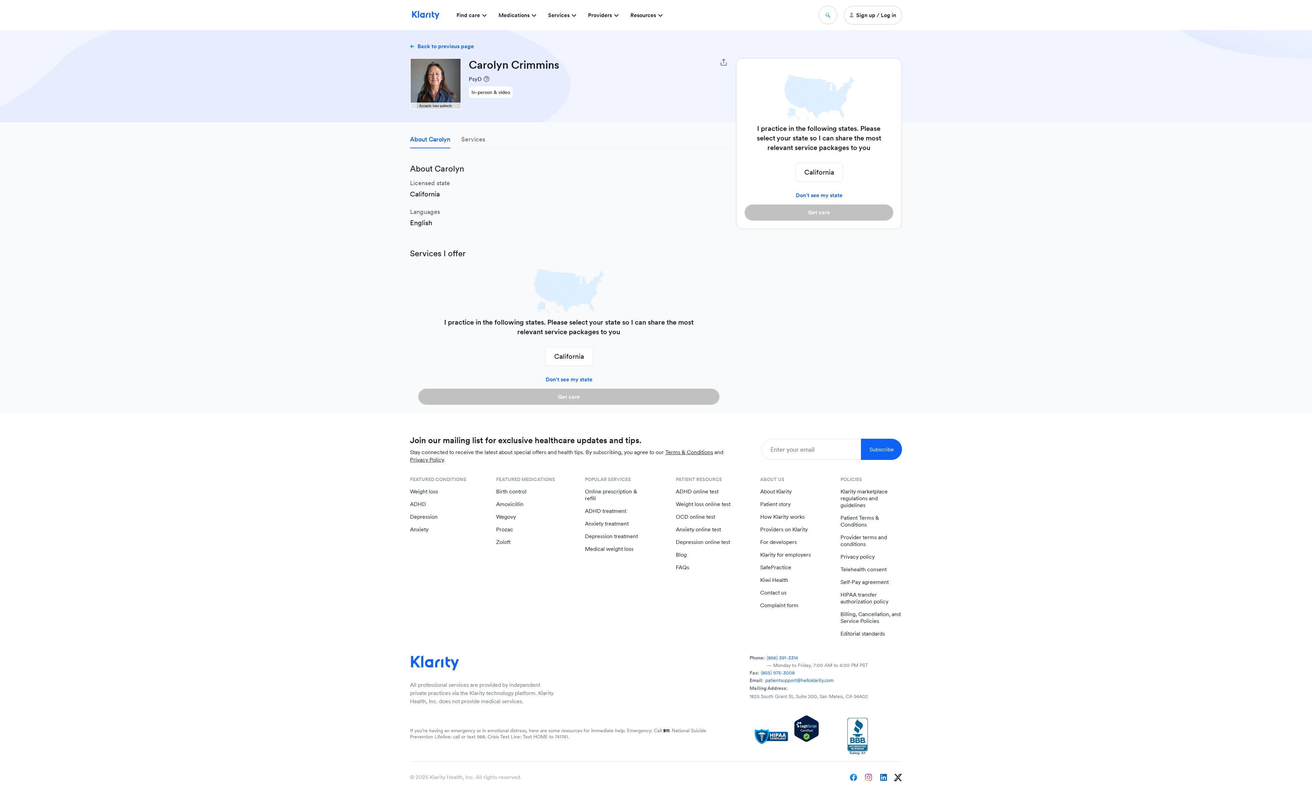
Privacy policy (857, 557)
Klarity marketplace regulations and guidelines (864, 498)
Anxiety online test (698, 529)
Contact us (773, 592)
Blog (681, 554)
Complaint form (779, 605)
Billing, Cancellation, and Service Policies (870, 617)
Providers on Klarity (784, 529)
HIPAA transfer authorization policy (864, 598)
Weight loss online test (703, 504)
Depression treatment (611, 536)
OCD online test (695, 517)
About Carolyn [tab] (430, 139)
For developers (778, 542)
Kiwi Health (774, 580)
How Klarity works (782, 517)
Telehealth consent (863, 569)
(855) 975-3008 (778, 673)
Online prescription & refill (611, 495)
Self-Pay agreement (864, 582)
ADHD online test (697, 491)
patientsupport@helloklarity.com (799, 680)
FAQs (682, 567)
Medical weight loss (609, 549)
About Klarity (776, 491)
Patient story (775, 504)
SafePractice (775, 567)
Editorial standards (862, 633)
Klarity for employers (785, 554)
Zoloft (503, 542)
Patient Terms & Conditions (859, 521)
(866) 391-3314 (782, 657)
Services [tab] (473, 139)
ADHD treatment (605, 511)
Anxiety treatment (607, 523)
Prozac (504, 529)
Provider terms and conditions (863, 540)
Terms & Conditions (689, 452)
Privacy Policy (427, 459)
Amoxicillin (509, 504)
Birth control (511, 491)
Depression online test (703, 542)
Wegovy (506, 517)
